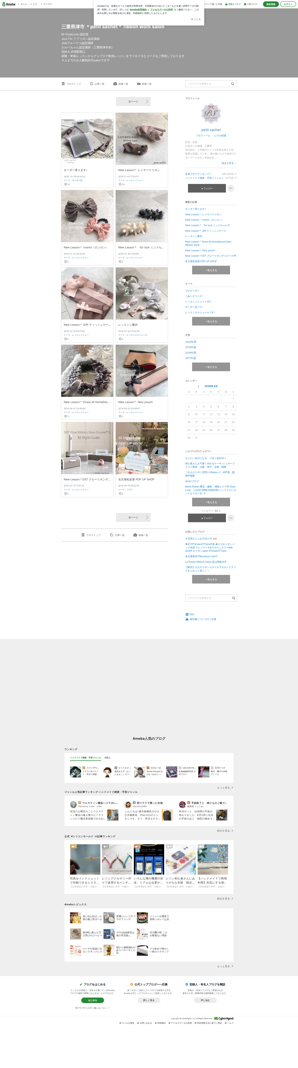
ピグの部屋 (220, 135)
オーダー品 (77, 180)
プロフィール (203, 135)
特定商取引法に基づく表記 (209, 1023)
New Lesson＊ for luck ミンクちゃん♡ (141, 247)
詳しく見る (149, 1000)
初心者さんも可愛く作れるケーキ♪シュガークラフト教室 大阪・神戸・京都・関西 (210, 465)
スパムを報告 (128, 1023)
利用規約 (161, 1023)
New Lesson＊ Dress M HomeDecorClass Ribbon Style (87, 402)
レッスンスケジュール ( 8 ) (200, 312)
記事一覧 (100, 83)
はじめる (92, 1000)
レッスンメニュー (135, 180)
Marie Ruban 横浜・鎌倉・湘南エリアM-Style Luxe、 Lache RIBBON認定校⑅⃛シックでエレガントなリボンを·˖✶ (210, 490)
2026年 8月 (211, 386)
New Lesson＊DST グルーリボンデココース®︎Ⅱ (87, 479)
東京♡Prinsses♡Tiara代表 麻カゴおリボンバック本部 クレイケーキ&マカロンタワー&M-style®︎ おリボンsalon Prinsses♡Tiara (210, 547)
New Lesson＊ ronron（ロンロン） (86, 247)
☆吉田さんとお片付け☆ (201, 538)
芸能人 (108, 757)
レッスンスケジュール (137, 335)
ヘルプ (230, 1023)
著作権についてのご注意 (203, 619)
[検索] (233, 84)
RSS (192, 614)
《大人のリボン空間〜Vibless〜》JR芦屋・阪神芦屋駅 (210, 474)
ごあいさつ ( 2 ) (193, 296)
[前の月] (198, 386)
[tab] (85, 757)
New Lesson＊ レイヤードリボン (139, 170)
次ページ (133, 101)
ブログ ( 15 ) (192, 290)
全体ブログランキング (197, 173)
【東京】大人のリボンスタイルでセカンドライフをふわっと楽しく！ (210, 569)
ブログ (130, 489)
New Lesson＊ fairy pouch (135, 402)
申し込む (205, 1000)
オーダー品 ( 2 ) (193, 306)
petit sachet (211, 130)
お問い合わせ (146, 1023)
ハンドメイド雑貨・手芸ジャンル (203, 177)
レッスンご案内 (128, 324)
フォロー (208, 188)
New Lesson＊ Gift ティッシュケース (87, 324)
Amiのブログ (192, 481)
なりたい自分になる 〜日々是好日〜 (205, 458)
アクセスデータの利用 (181, 1023)
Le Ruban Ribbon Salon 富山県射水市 (206, 561)
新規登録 (270, 4)
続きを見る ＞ (229, 163)
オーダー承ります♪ (75, 170)
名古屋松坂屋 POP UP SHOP (136, 479)
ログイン (288, 4)
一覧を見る (211, 270)
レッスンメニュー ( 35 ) (198, 301)
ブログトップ (73, 83)
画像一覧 (123, 83)
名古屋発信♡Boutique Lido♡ (201, 556)
